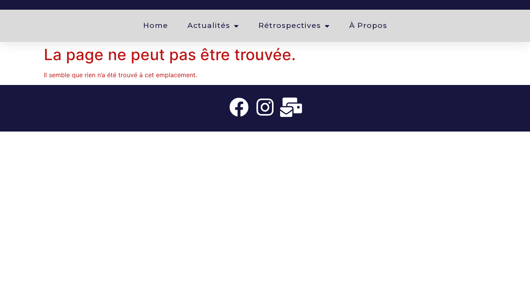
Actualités (208, 25)
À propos (368, 25)
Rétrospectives (289, 25)
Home (155, 25)
